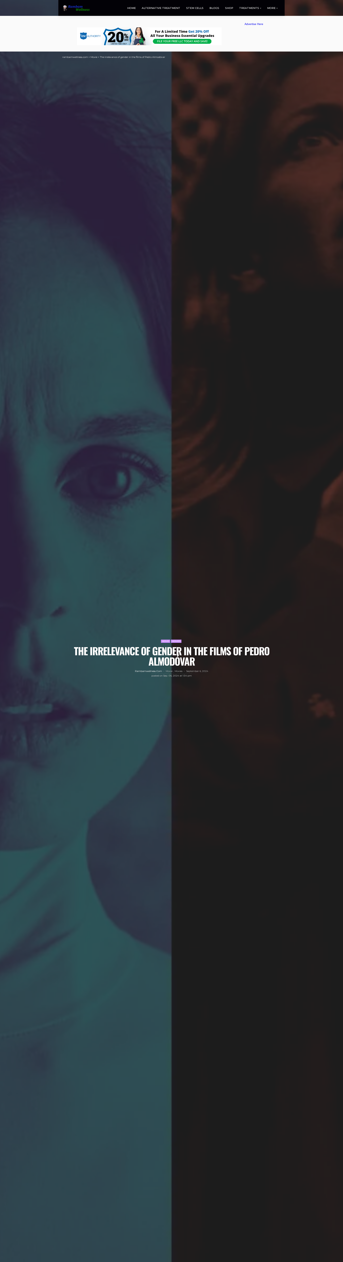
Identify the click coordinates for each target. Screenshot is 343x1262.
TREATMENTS (249, 8)
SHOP (229, 8)
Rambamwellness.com (148, 671)
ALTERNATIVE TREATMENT (161, 8)
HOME (131, 8)
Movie (165, 641)
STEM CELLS (194, 8)
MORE (271, 8)
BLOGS (214, 8)
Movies (176, 641)
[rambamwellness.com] (76, 8)
